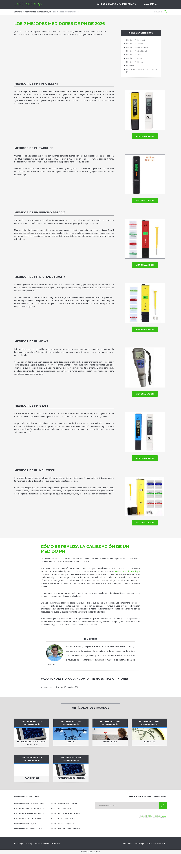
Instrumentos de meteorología (38, 11)
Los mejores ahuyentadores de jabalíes (65, 828)
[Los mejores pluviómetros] (31, 770)
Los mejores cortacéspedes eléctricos (65, 813)
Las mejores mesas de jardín (25, 823)
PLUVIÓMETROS (32, 778)
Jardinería (18, 11)
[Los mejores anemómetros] (110, 734)
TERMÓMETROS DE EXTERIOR (71, 778)
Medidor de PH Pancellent (135, 40)
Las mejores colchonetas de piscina (28, 828)
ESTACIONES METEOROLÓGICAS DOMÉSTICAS (32, 743)
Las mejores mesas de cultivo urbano (29, 803)
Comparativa (130, 65)
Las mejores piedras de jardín (62, 808)
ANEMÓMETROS (110, 741)
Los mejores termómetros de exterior (29, 813)
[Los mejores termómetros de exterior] (71, 770)
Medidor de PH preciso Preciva (137, 47)
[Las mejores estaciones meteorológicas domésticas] (31, 734)
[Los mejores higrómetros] (149, 734)
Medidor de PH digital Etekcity (137, 51)
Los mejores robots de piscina (62, 823)
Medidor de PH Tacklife (134, 44)
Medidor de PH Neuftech (135, 62)
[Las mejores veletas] (71, 734)
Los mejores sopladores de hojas (27, 818)
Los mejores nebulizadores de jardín (29, 808)
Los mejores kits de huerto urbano (63, 803)
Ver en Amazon (145, 136)
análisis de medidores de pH (127, 571)
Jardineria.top (28, 4)
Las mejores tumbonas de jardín (63, 818)
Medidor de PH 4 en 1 (134, 58)
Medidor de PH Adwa (133, 55)
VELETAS (71, 741)
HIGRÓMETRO (149, 741)
